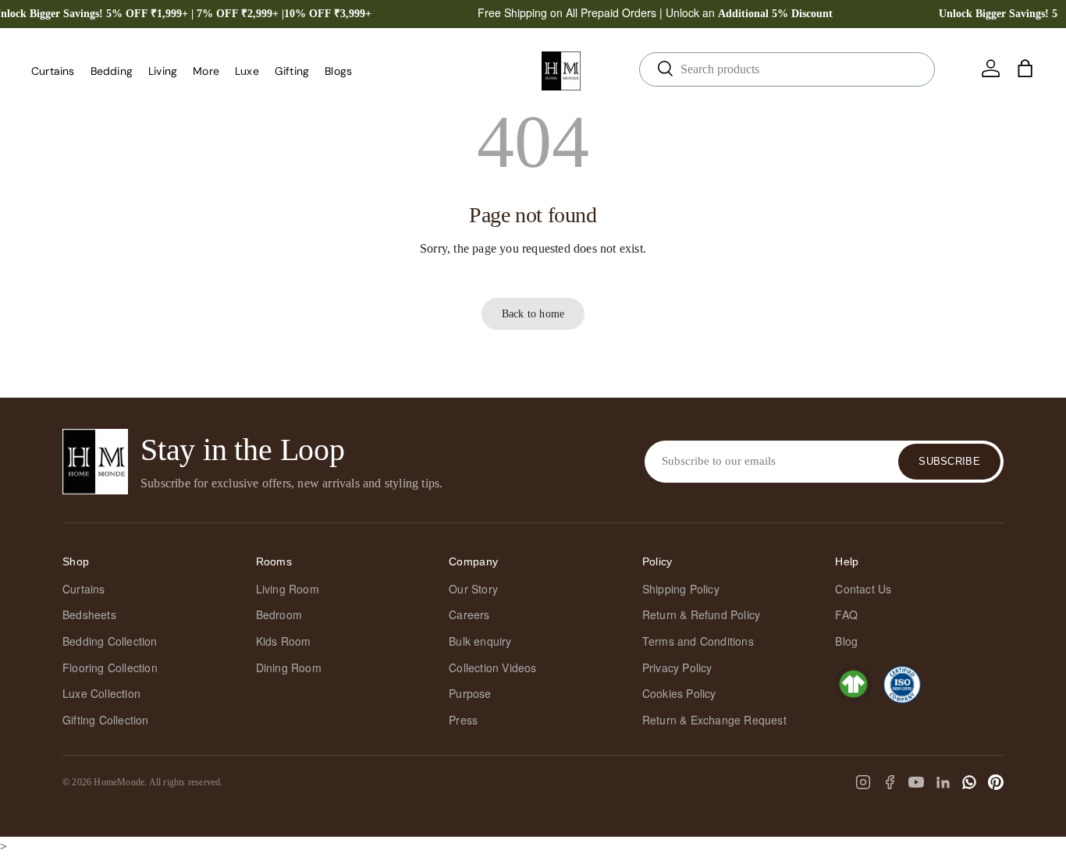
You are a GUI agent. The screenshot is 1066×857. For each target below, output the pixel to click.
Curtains (53, 71)
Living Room (287, 589)
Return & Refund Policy (701, 614)
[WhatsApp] (969, 782)
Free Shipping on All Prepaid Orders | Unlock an (655, 12)
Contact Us (863, 589)
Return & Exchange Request (714, 720)
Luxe (247, 71)
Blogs (338, 71)
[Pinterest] (996, 782)
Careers (469, 614)
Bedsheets (89, 614)
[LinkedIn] (943, 782)
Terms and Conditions (698, 641)
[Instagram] (863, 782)
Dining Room (289, 667)
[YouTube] (916, 782)
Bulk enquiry (480, 641)
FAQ (846, 614)
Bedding (112, 71)
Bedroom (279, 614)
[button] (1025, 68)
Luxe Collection (101, 693)
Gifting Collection (105, 720)
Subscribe (949, 461)
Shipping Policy (681, 589)
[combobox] (787, 69)
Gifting (292, 71)
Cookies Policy (679, 693)
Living (162, 71)
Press (463, 720)
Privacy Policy (677, 667)
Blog (846, 641)
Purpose (470, 693)
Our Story (473, 589)
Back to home (533, 313)
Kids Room (283, 641)
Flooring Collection (110, 667)
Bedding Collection (110, 641)
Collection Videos (492, 667)
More (206, 71)
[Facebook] (889, 782)
